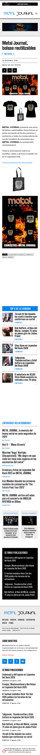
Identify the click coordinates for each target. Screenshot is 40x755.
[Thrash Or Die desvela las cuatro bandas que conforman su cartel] (7, 317)
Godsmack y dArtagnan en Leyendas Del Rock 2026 (18, 676)
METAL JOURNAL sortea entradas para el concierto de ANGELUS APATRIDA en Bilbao (18, 498)
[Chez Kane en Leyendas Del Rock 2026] (7, 348)
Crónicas (18, 351)
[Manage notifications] (4, 751)
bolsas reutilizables (16, 254)
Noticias (18, 339)
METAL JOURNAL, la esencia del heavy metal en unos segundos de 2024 (19, 433)
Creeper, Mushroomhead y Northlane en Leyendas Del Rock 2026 (19, 686)
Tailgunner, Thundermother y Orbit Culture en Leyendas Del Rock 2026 (26, 361)
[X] (9, 70)
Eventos (18, 322)
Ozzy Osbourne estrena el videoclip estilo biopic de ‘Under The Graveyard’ (29, 532)
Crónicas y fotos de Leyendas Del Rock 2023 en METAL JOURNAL (18, 471)
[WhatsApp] (14, 70)
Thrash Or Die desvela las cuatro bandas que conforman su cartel (26, 317)
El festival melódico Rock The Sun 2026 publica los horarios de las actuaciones (18, 576)
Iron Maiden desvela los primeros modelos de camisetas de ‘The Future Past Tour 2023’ (18, 484)
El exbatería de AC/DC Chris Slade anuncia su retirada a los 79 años (26, 377)
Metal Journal (8, 257)
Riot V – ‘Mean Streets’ (14, 444)
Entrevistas (7, 465)
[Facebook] (4, 70)
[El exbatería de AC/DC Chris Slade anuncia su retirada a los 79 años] (7, 378)
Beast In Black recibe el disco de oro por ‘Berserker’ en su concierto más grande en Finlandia (11, 533)
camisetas (29, 254)
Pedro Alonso (8, 655)
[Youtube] (22, 661)
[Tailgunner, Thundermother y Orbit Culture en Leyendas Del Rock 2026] (7, 361)
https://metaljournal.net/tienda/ (17, 162)
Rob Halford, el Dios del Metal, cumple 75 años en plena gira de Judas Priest (26, 332)
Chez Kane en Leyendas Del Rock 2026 (26, 347)
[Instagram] (4, 661)
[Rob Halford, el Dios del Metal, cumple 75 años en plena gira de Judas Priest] (7, 331)
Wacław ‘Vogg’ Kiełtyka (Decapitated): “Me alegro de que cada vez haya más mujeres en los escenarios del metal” (19, 457)
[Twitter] (16, 661)
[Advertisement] (20, 283)
